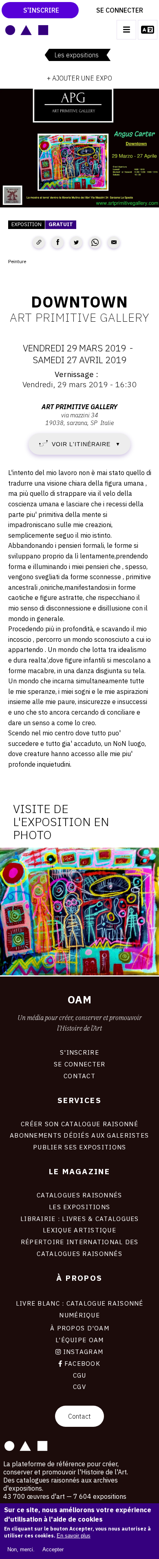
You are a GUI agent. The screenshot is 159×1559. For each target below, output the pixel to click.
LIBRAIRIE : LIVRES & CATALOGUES (79, 1218)
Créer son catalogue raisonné (79, 1124)
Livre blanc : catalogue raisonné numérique (80, 1309)
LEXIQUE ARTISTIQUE (79, 1230)
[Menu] (126, 29)
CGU (79, 1375)
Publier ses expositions (79, 1147)
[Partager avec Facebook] (57, 242)
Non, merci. (21, 1549)
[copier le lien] (39, 242)
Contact (79, 1416)
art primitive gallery (79, 317)
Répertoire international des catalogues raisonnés (80, 1248)
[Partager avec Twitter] (76, 242)
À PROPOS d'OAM (79, 1328)
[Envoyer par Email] (114, 242)
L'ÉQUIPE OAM (79, 1340)
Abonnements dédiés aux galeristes (79, 1135)
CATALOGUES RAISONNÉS (79, 1195)
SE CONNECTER (79, 1064)
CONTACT (79, 1076)
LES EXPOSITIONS (79, 1207)
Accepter (53, 1549)
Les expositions (76, 55)
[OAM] (26, 29)
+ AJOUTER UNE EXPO (79, 78)
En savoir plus (74, 1536)
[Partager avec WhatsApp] (95, 242)
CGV (79, 1386)
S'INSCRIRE (79, 1052)
